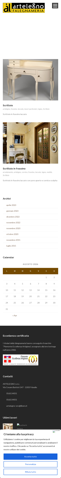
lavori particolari (30, 109)
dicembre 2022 (13, 216)
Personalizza (30, 464)
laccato (21, 109)
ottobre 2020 (12, 234)
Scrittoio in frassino (14, 168)
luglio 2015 (11, 246)
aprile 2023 (11, 205)
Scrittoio (8, 105)
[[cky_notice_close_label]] (56, 431)
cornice (25, 172)
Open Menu (55, 5)
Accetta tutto (30, 456)
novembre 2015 (13, 240)
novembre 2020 (13, 228)
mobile (49, 172)
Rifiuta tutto (30, 472)
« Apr (14, 315)
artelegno (6, 109)
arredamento (8, 172)
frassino (14, 109)
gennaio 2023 (12, 211)
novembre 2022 (13, 222)
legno (40, 109)
